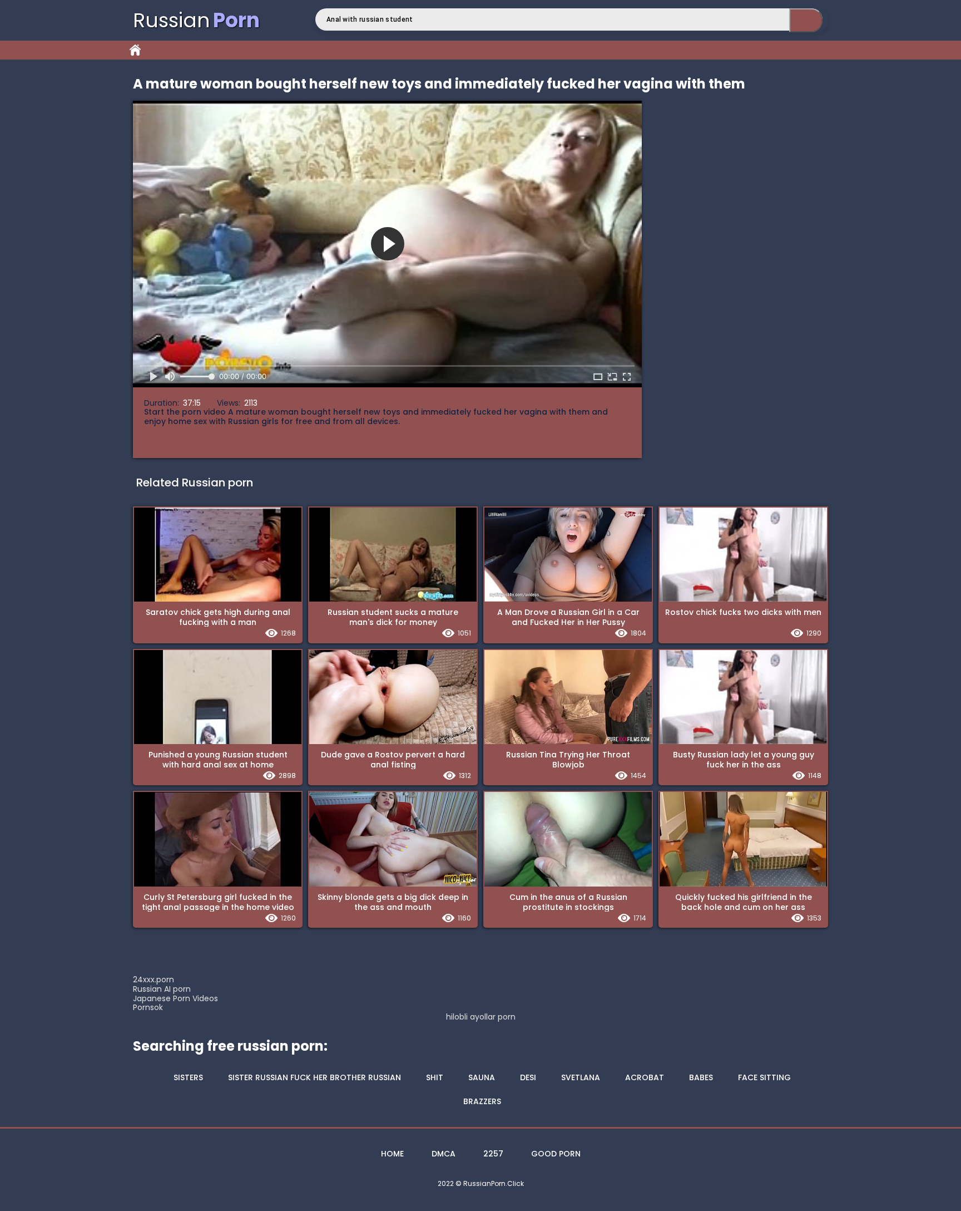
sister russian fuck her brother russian (314, 1077)
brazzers (482, 1101)
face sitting (764, 1077)
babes (701, 1077)
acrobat (644, 1077)
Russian (196, 20)
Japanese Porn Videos (175, 998)
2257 (493, 1153)
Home (135, 50)
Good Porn (556, 1153)
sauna (481, 1077)
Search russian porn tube (806, 20)
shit (434, 1077)
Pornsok (148, 1007)
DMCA (443, 1153)
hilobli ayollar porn (481, 1017)
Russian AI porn (162, 989)
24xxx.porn (153, 979)
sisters (188, 1077)
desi (528, 1077)
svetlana (580, 1077)
